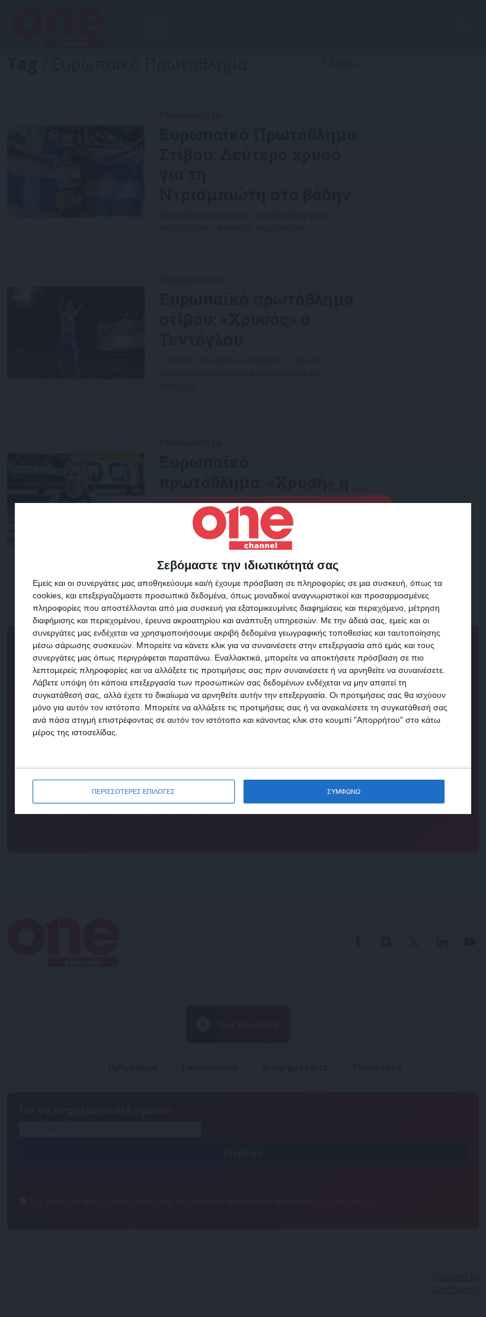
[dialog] (243, 658)
